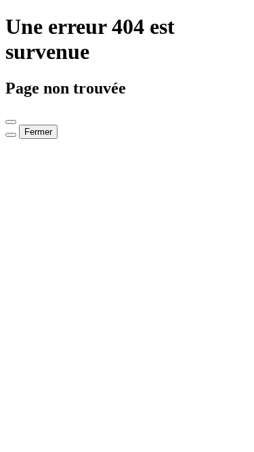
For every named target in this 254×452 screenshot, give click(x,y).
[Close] (10, 122)
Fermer (38, 132)
